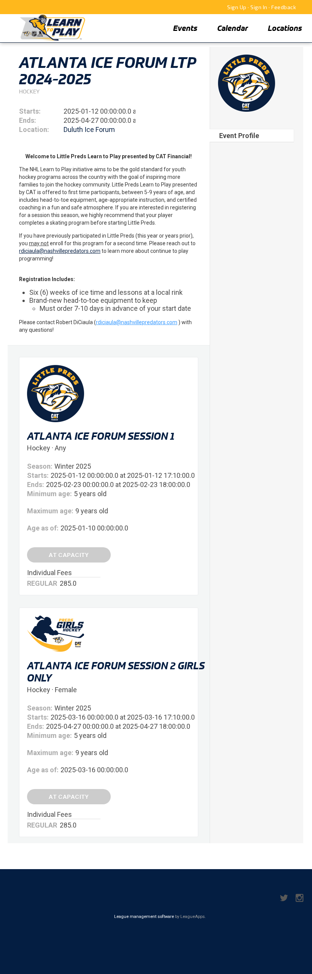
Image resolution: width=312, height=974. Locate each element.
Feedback (283, 7)
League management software (144, 916)
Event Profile (239, 136)
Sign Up (237, 7)
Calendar (232, 28)
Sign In (258, 7)
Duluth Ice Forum (89, 129)
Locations (285, 28)
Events (185, 28)
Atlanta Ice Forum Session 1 (101, 436)
